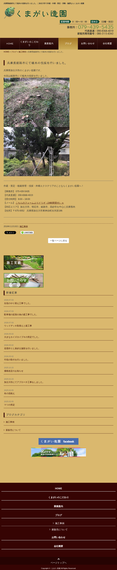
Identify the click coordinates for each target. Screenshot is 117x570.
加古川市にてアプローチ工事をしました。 (24, 380)
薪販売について (13, 430)
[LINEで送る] (27, 232)
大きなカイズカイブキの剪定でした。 (22, 335)
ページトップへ (59, 562)
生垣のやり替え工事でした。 (18, 301)
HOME (6, 52)
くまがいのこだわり (58, 497)
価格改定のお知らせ (13, 369)
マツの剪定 (9, 403)
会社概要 (58, 546)
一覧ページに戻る (58, 240)
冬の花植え (9, 392)
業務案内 (58, 506)
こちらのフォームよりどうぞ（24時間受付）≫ (40, 203)
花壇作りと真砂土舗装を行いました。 (22, 347)
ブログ (14, 52)
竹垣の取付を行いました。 (17, 358)
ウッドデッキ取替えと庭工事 (18, 324)
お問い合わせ (58, 537)
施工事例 (22, 52)
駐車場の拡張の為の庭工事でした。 (21, 313)
